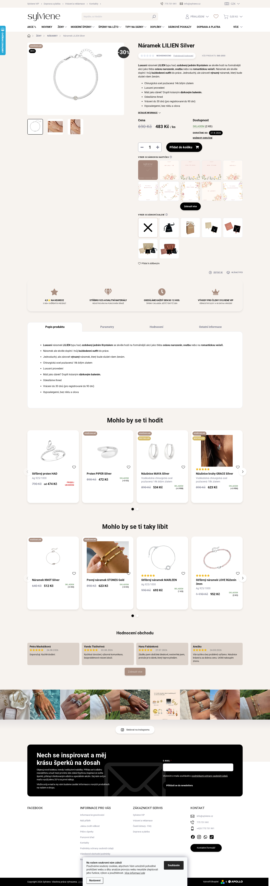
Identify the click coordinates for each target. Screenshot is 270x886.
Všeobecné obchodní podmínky (95, 854)
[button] (132, 509)
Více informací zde (134, 872)
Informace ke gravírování (92, 815)
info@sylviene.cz (205, 816)
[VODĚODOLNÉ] (108, 451)
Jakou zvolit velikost (90, 826)
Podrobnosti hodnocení (183, 56)
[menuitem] (32, 27)
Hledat (154, 16)
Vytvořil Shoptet (211, 881)
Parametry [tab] (107, 326)
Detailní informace (148, 113)
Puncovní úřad (87, 837)
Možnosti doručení (202, 138)
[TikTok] (211, 836)
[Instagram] (199, 836)
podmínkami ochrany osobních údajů (210, 776)
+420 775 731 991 (205, 828)
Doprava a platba (52, 3)
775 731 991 (203, 822)
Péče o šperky (86, 831)
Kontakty (93, 3)
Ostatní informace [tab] (210, 326)
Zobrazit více (135, 671)
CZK (233, 3)
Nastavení (94, 880)
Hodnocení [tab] (156, 326)
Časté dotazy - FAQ (142, 826)
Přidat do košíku (181, 147)
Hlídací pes (237, 272)
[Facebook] (192, 836)
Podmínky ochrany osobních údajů (97, 848)
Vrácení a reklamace (75, 3)
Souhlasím (174, 865)
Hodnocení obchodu (135, 633)
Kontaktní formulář (206, 848)
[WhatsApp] (205, 836)
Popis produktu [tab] (55, 326)
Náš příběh (85, 820)
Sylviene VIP (33, 3)
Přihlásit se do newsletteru (179, 785)
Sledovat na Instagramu (138, 729)
